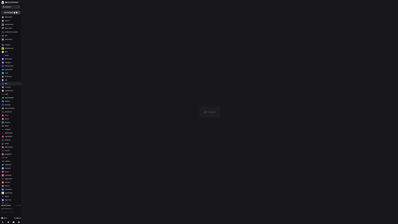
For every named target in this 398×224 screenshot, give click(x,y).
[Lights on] (19, 222)
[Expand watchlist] (20, 205)
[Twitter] (2, 222)
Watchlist (7, 205)
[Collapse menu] (20, 1)
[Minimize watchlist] (17, 205)
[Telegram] (8, 222)
